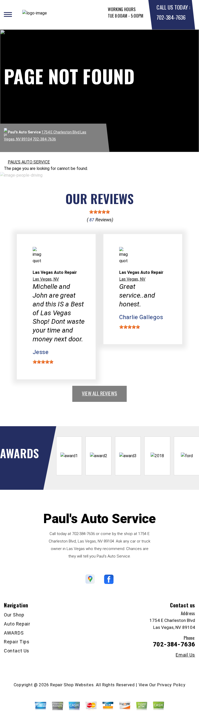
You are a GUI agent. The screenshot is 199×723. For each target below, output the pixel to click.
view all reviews (99, 393)
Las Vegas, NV (46, 279)
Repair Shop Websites (72, 684)
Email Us (185, 655)
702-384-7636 (171, 17)
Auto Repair (17, 624)
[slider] (99, 212)
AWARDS (14, 633)
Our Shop (14, 614)
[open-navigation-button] (8, 14)
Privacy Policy (171, 684)
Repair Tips (17, 641)
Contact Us (16, 650)
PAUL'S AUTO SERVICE (29, 162)
